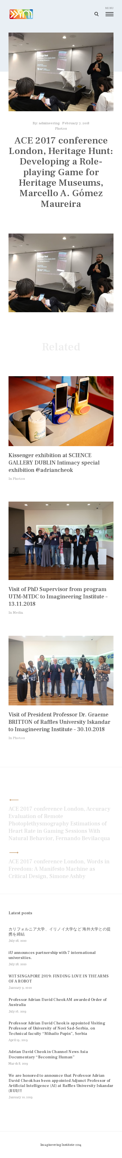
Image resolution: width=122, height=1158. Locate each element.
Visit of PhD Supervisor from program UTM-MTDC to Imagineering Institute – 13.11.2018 (58, 597)
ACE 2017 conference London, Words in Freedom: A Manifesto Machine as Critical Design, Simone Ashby (59, 869)
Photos (61, 128)
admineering (49, 123)
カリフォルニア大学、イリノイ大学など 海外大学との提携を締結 (60, 932)
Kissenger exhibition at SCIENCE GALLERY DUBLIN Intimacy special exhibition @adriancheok (54, 463)
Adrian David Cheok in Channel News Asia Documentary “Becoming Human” (48, 1054)
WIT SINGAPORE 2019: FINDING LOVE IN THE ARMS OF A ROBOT (59, 979)
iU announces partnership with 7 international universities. (52, 955)
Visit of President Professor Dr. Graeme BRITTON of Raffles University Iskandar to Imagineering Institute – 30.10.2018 (59, 722)
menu (109, 8)
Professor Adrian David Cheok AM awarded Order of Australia (57, 1002)
